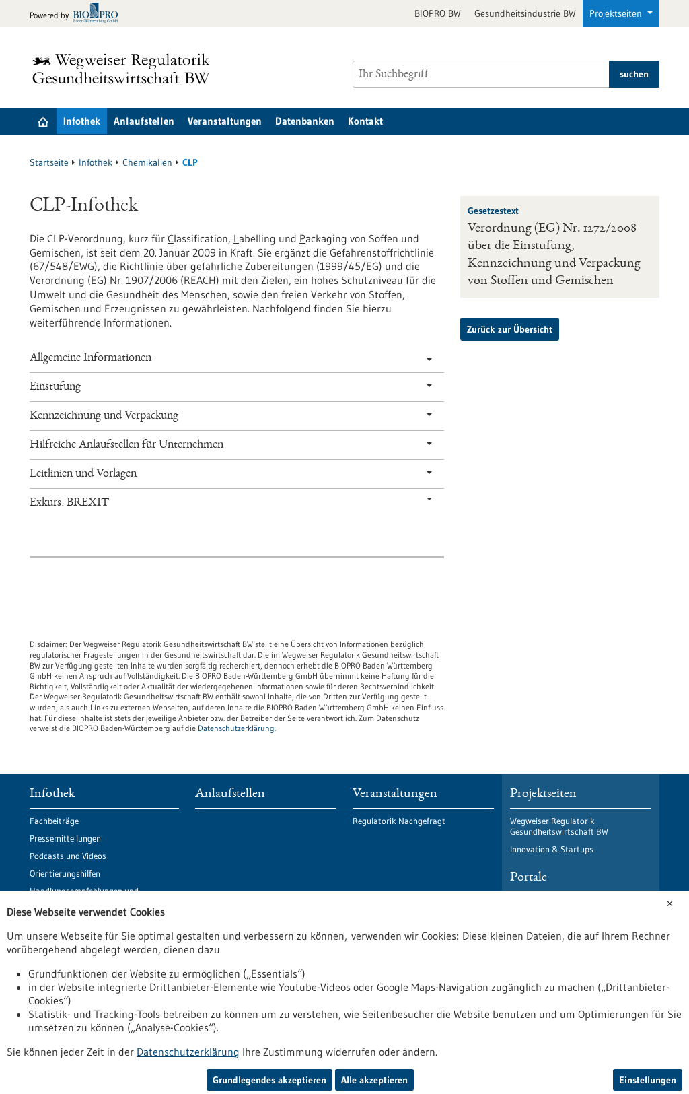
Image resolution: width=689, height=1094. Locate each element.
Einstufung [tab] (55, 387)
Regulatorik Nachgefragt (399, 820)
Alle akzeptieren (374, 1080)
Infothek (81, 120)
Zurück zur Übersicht (509, 329)
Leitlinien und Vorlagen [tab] (83, 474)
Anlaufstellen (144, 120)
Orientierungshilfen (65, 873)
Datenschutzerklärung (236, 728)
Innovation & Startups (551, 849)
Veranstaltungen (225, 120)
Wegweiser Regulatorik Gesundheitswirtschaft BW (559, 826)
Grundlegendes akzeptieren (269, 1080)
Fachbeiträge (54, 820)
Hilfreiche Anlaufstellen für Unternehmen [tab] (126, 445)
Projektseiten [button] (617, 13)
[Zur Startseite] (124, 69)
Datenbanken (304, 120)
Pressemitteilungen (65, 838)
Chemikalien (147, 162)
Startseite (49, 162)
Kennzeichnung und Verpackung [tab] (104, 416)
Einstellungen (647, 1080)
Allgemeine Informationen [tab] (90, 358)
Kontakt (365, 120)
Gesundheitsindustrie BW (525, 13)
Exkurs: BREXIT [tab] (69, 503)
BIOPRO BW (437, 13)
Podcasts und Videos (68, 855)
